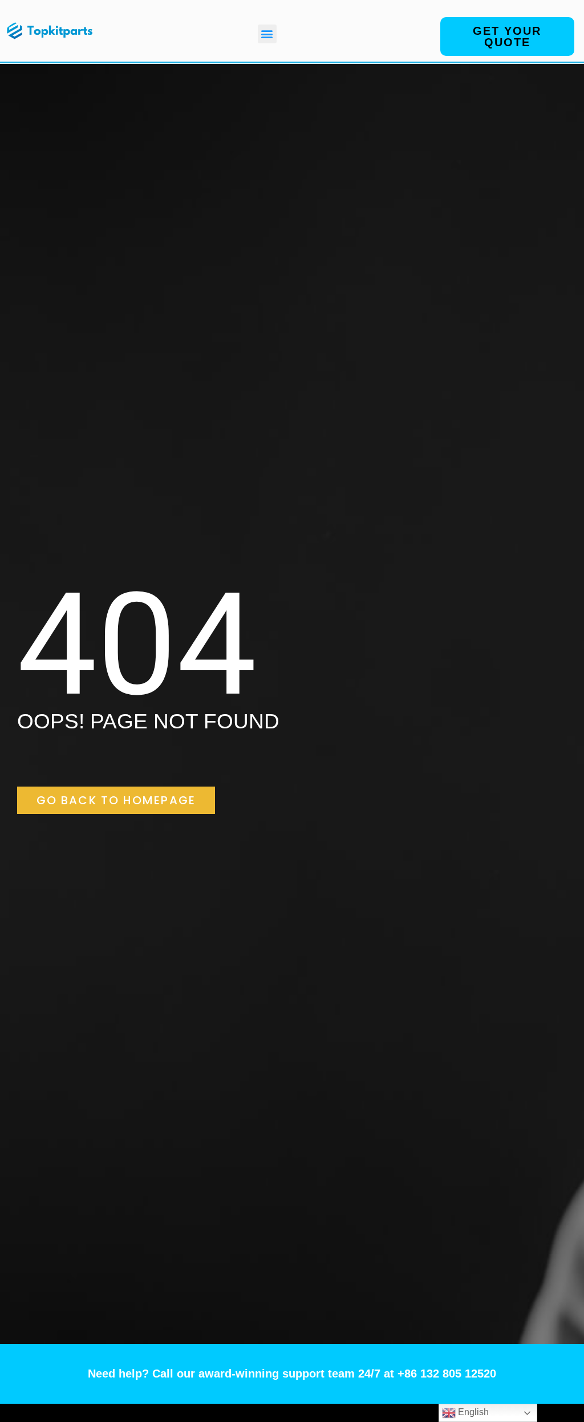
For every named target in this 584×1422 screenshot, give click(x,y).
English (472, 1412)
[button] (267, 34)
